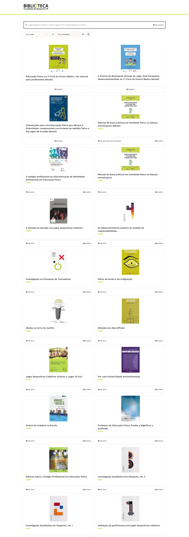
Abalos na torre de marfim (40, 328)
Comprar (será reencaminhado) (110, 141)
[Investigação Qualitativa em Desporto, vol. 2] (130, 460)
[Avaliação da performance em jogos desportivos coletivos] (130, 508)
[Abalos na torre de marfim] (58, 311)
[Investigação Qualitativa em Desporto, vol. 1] (58, 508)
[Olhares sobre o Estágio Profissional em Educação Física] (58, 460)
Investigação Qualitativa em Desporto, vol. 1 (49, 525)
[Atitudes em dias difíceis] (130, 311)
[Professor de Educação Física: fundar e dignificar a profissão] (130, 408)
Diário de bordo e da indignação (115, 279)
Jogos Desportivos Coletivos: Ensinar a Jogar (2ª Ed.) (54, 376)
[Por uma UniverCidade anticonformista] (130, 360)
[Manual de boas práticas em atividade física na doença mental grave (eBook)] (130, 107)
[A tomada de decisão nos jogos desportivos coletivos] (58, 211)
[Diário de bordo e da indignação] (130, 262)
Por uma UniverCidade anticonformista (119, 376)
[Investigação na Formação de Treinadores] (58, 262)
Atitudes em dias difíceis (111, 328)
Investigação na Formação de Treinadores (48, 279)
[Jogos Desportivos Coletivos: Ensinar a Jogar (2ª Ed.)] (58, 360)
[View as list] (88, 34)
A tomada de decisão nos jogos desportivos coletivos (54, 228)
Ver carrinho (159, 25)
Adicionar (31, 192)
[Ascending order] (52, 34)
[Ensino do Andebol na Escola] (58, 408)
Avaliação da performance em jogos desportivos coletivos (129, 525)
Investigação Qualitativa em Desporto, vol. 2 (121, 476)
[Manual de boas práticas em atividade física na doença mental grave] (130, 158)
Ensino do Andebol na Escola (41, 425)
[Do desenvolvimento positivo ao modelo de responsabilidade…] (130, 211)
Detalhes (59, 89)
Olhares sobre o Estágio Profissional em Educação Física (56, 476)
